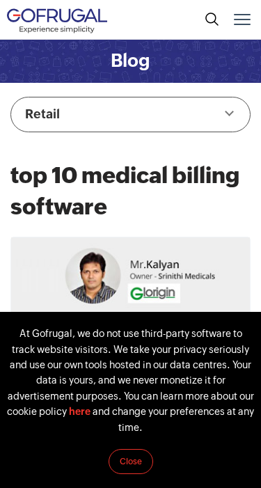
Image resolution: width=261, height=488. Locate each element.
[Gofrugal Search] (212, 19)
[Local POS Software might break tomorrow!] (130, 310)
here (79, 411)
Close (131, 461)
